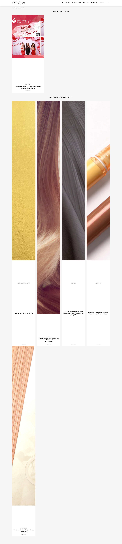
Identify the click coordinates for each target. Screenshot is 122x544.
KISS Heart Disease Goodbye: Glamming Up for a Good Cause (28, 87)
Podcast (102, 2)
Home (14, 8)
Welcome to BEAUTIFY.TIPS (24, 313)
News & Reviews (76, 2)
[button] (108, 2)
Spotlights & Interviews (90, 2)
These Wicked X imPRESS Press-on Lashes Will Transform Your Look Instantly (48, 339)
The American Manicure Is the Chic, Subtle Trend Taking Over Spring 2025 (73, 313)
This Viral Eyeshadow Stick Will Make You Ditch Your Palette (98, 313)
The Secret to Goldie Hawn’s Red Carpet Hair (23, 530)
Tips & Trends (66, 2)
